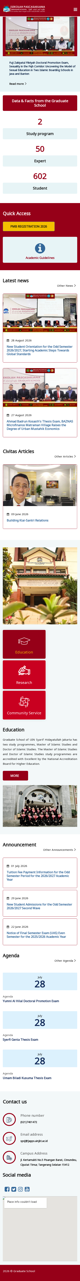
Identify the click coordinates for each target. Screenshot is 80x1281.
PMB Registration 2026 (28, 226)
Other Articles (64, 456)
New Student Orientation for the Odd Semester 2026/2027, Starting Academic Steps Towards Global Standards (40, 350)
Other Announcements (58, 850)
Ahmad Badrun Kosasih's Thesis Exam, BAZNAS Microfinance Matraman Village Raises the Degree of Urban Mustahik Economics (40, 425)
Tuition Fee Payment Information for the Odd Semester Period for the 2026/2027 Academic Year (38, 876)
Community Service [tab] (24, 712)
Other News (65, 285)
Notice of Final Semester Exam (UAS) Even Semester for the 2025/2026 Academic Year (36, 935)
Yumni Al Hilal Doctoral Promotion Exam (31, 1001)
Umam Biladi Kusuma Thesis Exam (27, 1078)
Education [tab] (24, 652)
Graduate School (24, 1271)
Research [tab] (24, 682)
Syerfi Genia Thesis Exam (20, 1040)
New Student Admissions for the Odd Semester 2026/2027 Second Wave (39, 906)
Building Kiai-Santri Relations (27, 520)
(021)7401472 (28, 1122)
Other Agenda (64, 960)
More (15, 776)
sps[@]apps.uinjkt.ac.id (34, 1141)
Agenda (8, 996)
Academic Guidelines (40, 258)
